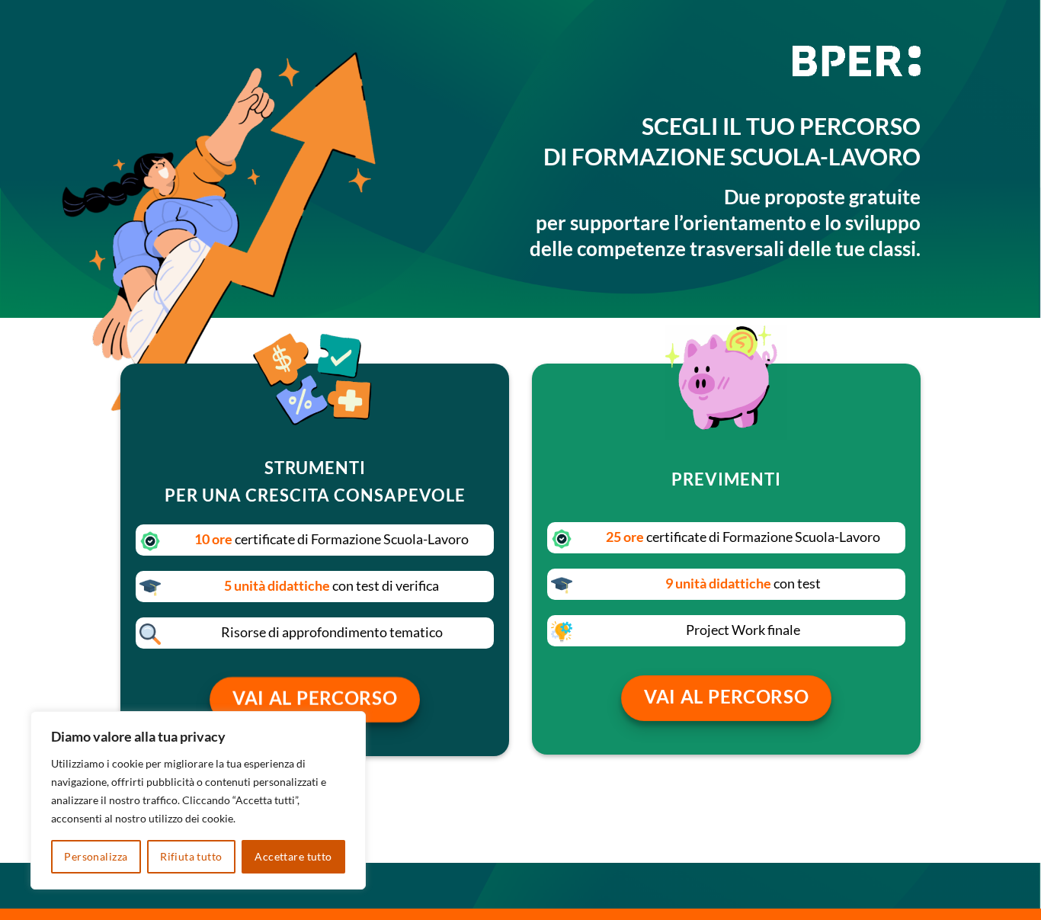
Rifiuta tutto (191, 856)
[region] (198, 800)
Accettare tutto (293, 856)
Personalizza (95, 856)
